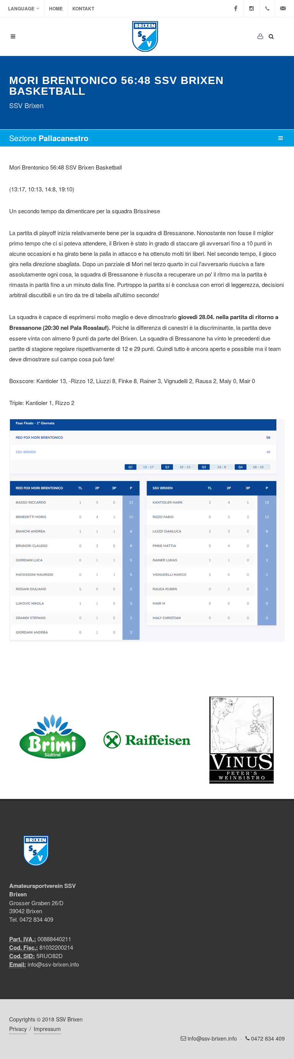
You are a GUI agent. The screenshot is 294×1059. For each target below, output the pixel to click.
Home (56, 8)
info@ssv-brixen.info (53, 964)
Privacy (18, 1029)
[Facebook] (235, 8)
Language (21, 8)
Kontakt (83, 8)
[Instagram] (251, 8)
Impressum (47, 1029)
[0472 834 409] (267, 8)
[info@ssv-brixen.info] (283, 8)
